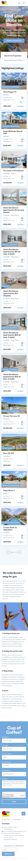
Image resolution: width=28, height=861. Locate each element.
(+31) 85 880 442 (8, 829)
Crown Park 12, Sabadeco (10, 528)
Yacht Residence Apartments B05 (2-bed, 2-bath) (12, 376)
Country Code (6, 754)
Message (4, 779)
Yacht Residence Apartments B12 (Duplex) (10, 293)
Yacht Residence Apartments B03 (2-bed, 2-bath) (12, 335)
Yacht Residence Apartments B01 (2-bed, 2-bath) (12, 251)
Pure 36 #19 (8, 453)
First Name (5, 737)
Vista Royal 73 (9, 92)
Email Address (6, 770)
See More (20, 106)
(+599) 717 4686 (12, 827)
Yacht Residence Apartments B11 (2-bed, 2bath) (13, 210)
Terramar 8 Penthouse (13, 171)
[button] (14, 40)
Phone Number (6, 762)
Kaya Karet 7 (9, 490)
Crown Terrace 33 (11, 416)
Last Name (5, 745)
